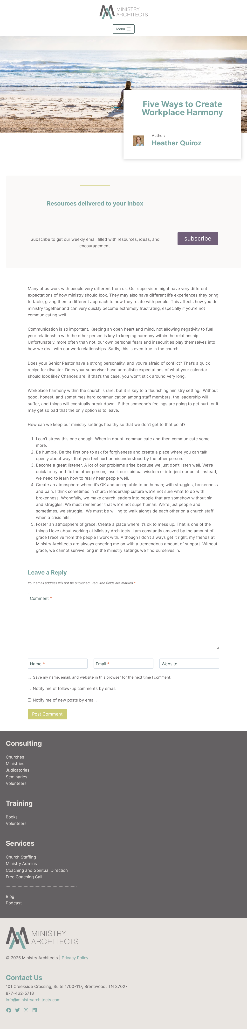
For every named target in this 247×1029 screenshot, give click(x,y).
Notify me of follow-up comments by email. (75, 688)
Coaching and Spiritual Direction (37, 870)
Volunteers (16, 783)
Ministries (15, 763)
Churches (15, 757)
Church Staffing (21, 857)
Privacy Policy (75, 957)
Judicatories (17, 770)
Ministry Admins (21, 863)
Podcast (14, 903)
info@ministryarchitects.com (33, 999)
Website (169, 663)
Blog (10, 896)
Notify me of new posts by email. (65, 700)
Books (12, 817)
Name (37, 663)
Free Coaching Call (24, 876)
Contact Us (24, 977)
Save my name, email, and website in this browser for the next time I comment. (102, 677)
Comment (41, 598)
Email (103, 663)
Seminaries (16, 776)
